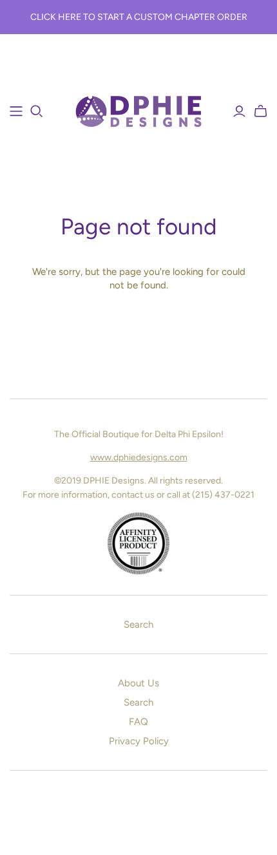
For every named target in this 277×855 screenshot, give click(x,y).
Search (138, 624)
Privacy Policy (139, 741)
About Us (138, 683)
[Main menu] (16, 111)
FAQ (138, 722)
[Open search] (36, 111)
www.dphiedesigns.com (138, 457)
